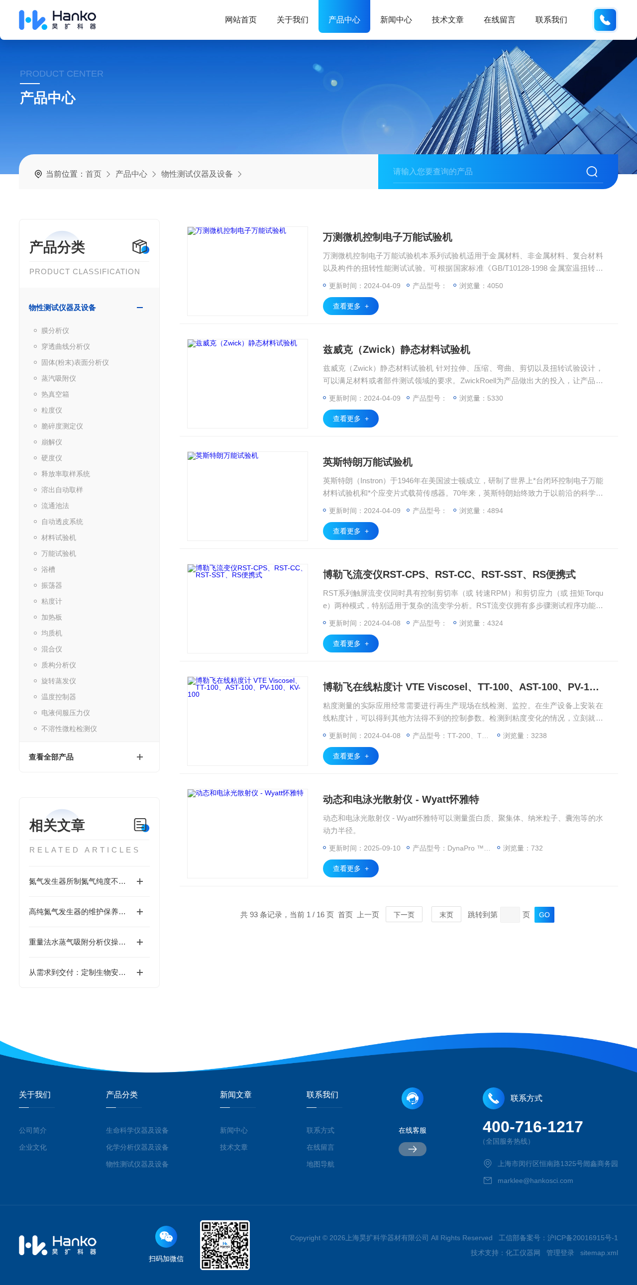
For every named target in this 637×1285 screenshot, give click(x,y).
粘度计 (51, 601)
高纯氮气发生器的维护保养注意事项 (88, 911)
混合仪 (51, 649)
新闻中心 (396, 19)
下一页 (404, 915)
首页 (94, 174)
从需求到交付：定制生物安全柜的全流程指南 (89, 972)
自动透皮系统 (62, 522)
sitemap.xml (599, 1253)
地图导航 (320, 1164)
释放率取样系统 (65, 474)
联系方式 (320, 1130)
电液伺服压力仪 (65, 713)
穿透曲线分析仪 (65, 346)
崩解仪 (51, 442)
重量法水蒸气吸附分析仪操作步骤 (85, 942)
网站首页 (241, 19)
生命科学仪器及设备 (137, 1130)
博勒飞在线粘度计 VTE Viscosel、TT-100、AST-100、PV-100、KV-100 (463, 686)
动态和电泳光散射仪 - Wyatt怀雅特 (401, 799)
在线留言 (500, 19)
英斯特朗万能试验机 (368, 461)
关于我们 (293, 19)
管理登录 (560, 1253)
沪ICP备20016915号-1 (582, 1238)
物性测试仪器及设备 (197, 174)
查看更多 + (351, 306)
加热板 (51, 617)
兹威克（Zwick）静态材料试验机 (396, 349)
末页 (446, 915)
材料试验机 (58, 537)
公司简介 (33, 1130)
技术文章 (448, 19)
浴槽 (48, 569)
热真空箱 (55, 394)
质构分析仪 (58, 665)
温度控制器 (58, 697)
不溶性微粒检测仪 (69, 729)
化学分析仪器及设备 (137, 1147)
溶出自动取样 (62, 490)
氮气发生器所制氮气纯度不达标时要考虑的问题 (89, 881)
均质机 (51, 633)
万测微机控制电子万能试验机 (387, 236)
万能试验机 (58, 553)
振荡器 (51, 585)
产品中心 (344, 19)
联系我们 (551, 19)
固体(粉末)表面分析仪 (75, 362)
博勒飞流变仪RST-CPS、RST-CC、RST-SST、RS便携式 (449, 574)
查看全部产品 (51, 756)
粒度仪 (51, 410)
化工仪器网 (523, 1253)
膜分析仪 (55, 330)
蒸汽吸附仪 (58, 378)
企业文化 (33, 1147)
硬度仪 (51, 458)
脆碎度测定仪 (62, 426)
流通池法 (55, 506)
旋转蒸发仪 (58, 681)
